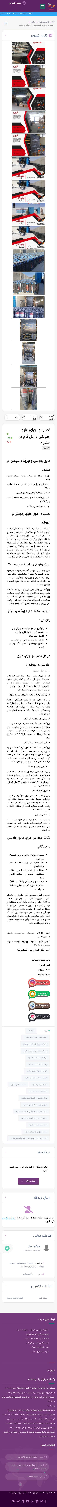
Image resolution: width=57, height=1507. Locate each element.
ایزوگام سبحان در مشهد (37, 1057)
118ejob (31, 1030)
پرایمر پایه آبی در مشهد (37, 1064)
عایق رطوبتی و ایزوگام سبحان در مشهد (31, 1111)
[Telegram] (18, 1501)
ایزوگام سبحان (34, 1246)
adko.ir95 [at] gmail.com (27, 1457)
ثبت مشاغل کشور (18, 1084)
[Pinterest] (23, 1501)
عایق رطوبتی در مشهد (38, 1091)
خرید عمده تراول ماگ (40, 1351)
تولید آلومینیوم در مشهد (37, 1071)
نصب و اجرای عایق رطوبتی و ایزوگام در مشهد (29, 1138)
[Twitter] (41, 1501)
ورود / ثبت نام (15, 3)
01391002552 (32, 1476)
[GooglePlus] (37, 1501)
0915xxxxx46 (28, 1274)
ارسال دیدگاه (30, 1181)
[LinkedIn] (27, 1501)
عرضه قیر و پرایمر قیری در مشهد (34, 1118)
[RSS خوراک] (13, 1501)
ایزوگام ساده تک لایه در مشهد (35, 1044)
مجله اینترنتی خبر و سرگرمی (37, 1334)
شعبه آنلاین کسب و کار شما (37, 1342)
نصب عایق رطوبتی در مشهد (36, 1131)
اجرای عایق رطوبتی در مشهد (36, 1037)
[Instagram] (32, 1501)
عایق (33, 22)
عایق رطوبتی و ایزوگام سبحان (35, 1104)
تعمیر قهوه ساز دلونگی (40, 1347)
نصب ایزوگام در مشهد (38, 1124)
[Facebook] (46, 1501)
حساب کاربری (8, 1218)
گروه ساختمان (43, 22)
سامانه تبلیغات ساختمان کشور (37, 1338)
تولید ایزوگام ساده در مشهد (36, 1077)
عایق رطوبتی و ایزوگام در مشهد (34, 1098)
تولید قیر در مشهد (39, 1084)
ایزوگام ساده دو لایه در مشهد (35, 1051)
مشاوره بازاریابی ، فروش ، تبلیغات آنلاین (33, 1329)
